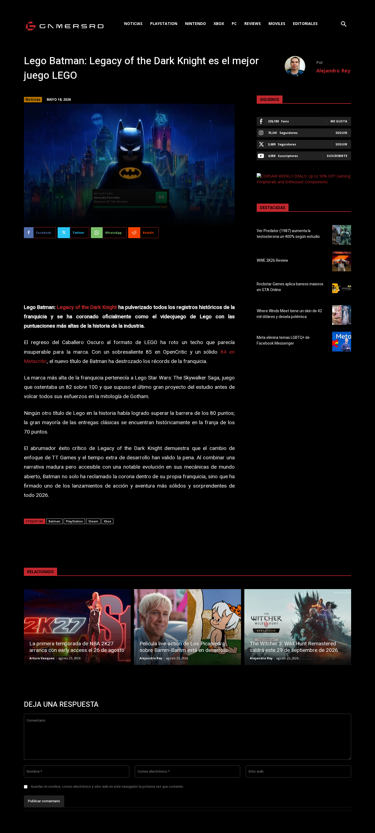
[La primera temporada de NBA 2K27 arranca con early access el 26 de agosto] (77, 627)
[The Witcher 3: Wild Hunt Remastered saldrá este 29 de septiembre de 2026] (297, 627)
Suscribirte (337, 156)
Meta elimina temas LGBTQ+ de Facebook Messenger (283, 340)
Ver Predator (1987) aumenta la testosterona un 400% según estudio (288, 234)
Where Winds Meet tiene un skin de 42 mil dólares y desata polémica (289, 314)
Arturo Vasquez (42, 658)
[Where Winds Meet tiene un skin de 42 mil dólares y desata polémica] (341, 315)
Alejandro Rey (333, 70)
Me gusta (339, 121)
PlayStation (74, 521)
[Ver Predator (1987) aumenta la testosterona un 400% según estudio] (341, 235)
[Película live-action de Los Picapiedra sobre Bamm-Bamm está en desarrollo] (187, 627)
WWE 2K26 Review (272, 260)
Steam (93, 521)
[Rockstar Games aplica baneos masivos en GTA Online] (341, 288)
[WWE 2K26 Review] (341, 261)
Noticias (33, 99)
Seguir (341, 133)
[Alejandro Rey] (300, 66)
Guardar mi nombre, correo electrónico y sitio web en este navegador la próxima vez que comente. (107, 786)
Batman (54, 521)
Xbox (107, 521)
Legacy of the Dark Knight (87, 307)
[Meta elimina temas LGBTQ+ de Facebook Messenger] (341, 341)
